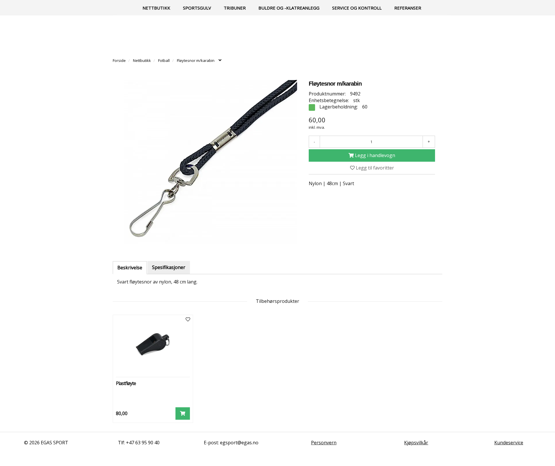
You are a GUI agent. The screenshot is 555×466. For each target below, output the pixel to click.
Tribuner (235, 8)
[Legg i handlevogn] (182, 413)
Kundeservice (508, 442)
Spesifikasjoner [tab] (168, 267)
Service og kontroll (357, 8)
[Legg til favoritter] (188, 319)
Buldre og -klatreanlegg (288, 8)
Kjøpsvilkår (416, 442)
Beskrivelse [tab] (129, 267)
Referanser (407, 8)
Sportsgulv (197, 8)
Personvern (323, 442)
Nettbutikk (156, 8)
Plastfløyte (126, 383)
